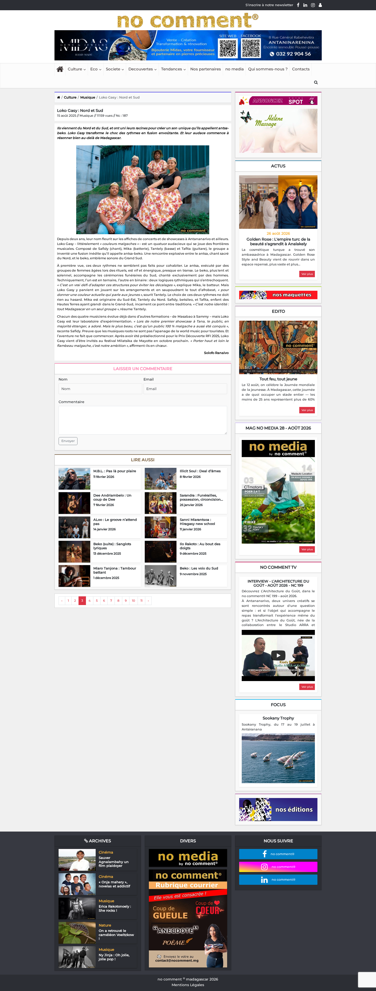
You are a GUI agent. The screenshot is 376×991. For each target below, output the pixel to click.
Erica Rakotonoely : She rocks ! (115, 908)
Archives (99, 840)
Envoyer (68, 441)
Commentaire (71, 402)
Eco (94, 69)
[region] (278, 257)
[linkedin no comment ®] (305, 5)
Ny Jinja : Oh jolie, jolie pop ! (114, 957)
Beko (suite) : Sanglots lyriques (112, 546)
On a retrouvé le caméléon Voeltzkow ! (116, 935)
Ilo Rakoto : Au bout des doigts (200, 546)
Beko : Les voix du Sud (199, 568)
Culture (75, 69)
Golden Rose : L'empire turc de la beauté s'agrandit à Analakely (278, 241)
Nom (63, 379)
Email (148, 379)
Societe (113, 69)
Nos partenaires (205, 69)
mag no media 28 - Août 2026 (278, 428)
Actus (278, 166)
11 (141, 600)
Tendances (171, 69)
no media (234, 69)
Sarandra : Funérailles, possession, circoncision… (201, 497)
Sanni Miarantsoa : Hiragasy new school (197, 522)
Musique (87, 97)
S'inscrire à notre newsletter (269, 5)
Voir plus (307, 274)
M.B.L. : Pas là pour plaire (114, 471)
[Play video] (278, 655)
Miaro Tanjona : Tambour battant (114, 570)
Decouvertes (140, 69)
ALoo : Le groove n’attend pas (115, 522)
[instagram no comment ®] (313, 5)
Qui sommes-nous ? (268, 69)
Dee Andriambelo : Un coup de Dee (112, 497)
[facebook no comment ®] (298, 5)
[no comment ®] (320, 5)
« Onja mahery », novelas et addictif (114, 884)
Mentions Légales (188, 985)
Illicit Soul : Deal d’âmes (200, 471)
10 (133, 600)
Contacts (301, 69)
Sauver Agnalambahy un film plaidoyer (114, 862)
